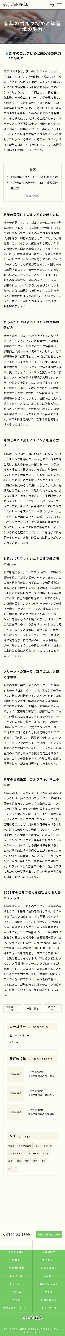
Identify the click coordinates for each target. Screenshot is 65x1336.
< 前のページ (12, 1008)
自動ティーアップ (16, 1153)
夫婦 (35, 1161)
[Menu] (60, 4)
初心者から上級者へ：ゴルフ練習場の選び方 (34, 185)
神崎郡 (11, 1145)
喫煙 (19, 1161)
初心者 (45, 1153)
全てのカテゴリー (19, 1035)
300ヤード (33, 1153)
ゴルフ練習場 (25, 1145)
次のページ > (53, 1008)
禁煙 (10, 1161)
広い (27, 1161)
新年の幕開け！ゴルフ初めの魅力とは (34, 177)
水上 (44, 1161)
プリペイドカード (43, 1145)
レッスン (14, 1041)
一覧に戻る (33, 1008)
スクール (12, 1168)
